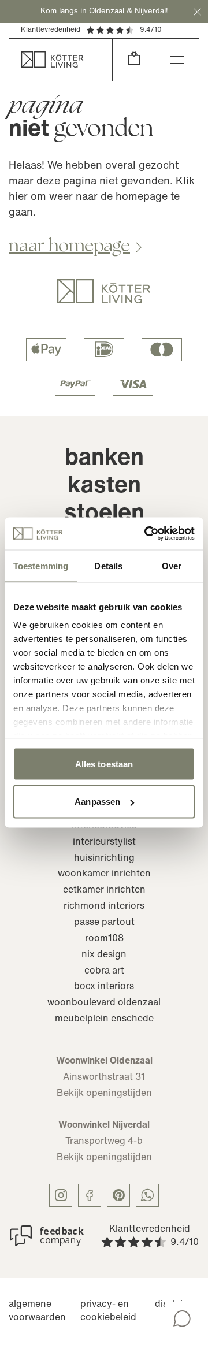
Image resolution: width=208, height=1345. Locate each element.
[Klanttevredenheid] (47, 1235)
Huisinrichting (104, 858)
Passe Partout (104, 922)
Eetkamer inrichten (104, 890)
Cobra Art (104, 971)
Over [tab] (171, 565)
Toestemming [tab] (40, 565)
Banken (104, 458)
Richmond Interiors (104, 906)
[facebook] (89, 1195)
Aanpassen (97, 802)
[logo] (103, 291)
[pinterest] (118, 1195)
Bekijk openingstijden (104, 1093)
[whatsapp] (147, 1195)
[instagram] (60, 1195)
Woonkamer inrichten (104, 874)
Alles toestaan (104, 763)
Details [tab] (108, 565)
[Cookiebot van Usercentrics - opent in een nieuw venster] (147, 533)
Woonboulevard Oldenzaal (104, 1003)
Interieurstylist (104, 842)
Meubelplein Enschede (104, 1019)
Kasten (104, 486)
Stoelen (104, 514)
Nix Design (104, 955)
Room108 (104, 938)
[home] (60, 60)
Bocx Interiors (104, 986)
